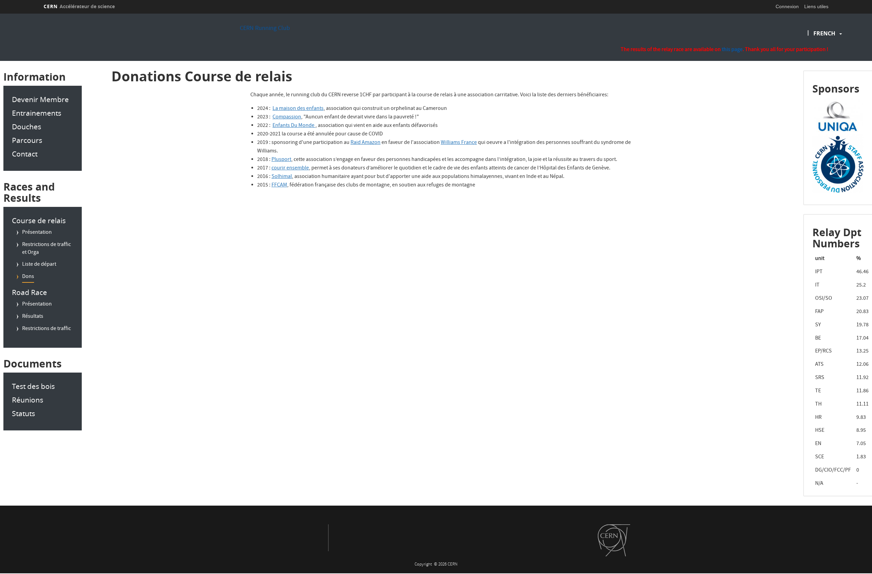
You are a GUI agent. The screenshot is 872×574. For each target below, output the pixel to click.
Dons (28, 277)
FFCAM (279, 185)
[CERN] (614, 540)
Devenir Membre (40, 99)
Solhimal (281, 177)
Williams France (459, 143)
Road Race (29, 292)
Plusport (281, 160)
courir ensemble (290, 168)
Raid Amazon (365, 143)
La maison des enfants (298, 109)
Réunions (27, 400)
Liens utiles (816, 6)
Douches (26, 126)
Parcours (27, 140)
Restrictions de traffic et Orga (46, 249)
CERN (79, 6)
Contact (24, 154)
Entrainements (36, 113)
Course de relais (39, 220)
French (824, 33)
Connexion (787, 6)
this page (732, 50)
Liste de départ (39, 265)
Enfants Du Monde (293, 126)
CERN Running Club (265, 28)
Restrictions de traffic (46, 329)
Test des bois (33, 386)
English (826, 55)
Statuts (23, 413)
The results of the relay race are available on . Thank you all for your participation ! (724, 50)
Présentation (37, 233)
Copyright (424, 564)
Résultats (32, 317)
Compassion (286, 117)
